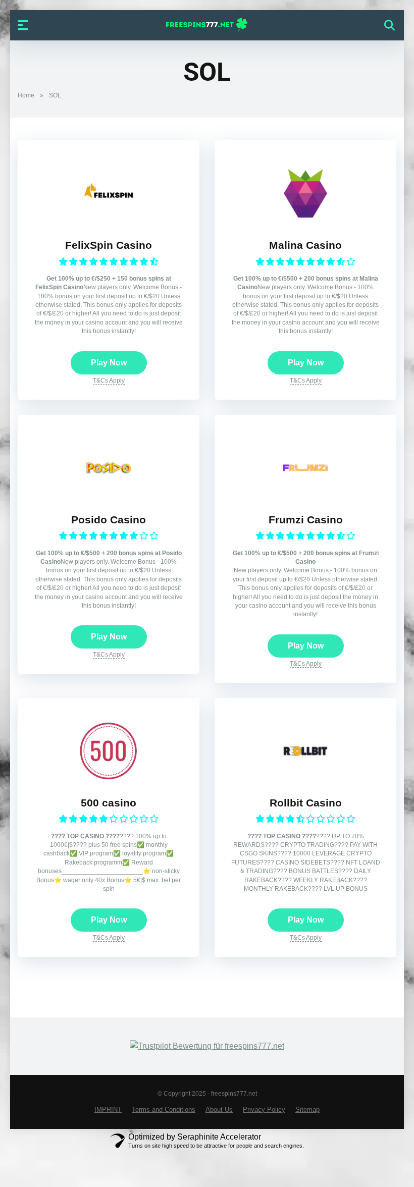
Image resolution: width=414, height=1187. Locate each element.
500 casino (108, 803)
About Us (219, 1109)
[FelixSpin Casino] (108, 221)
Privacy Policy (264, 1109)
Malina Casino (305, 245)
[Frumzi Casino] (305, 495)
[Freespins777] (207, 25)
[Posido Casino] (108, 495)
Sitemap (307, 1109)
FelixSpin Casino (108, 245)
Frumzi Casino (306, 520)
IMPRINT (108, 1109)
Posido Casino (108, 520)
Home (26, 95)
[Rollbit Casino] (305, 778)
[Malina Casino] (305, 221)
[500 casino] (108, 778)
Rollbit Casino (306, 803)
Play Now (109, 362)
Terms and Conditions (163, 1109)
